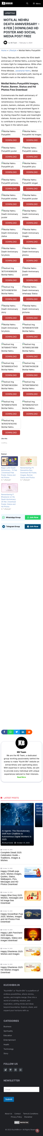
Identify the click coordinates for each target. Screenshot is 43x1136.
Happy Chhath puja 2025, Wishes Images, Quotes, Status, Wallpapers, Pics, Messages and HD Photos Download (11, 877)
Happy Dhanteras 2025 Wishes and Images (12, 952)
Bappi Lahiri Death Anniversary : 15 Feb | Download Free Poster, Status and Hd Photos (9, 472)
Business (7, 1026)
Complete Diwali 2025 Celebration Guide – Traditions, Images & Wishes (11, 856)
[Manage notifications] (37, 1131)
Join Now (34, 517)
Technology (8, 1049)
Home (4, 50)
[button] (27, 3)
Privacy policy (16, 1117)
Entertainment (10, 1040)
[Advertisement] (21, 629)
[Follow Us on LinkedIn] (20, 1070)
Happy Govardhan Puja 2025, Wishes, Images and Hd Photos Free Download (12, 918)
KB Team (14, 43)
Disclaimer (28, 1117)
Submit (8, 1099)
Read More (21, 777)
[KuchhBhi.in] (7, 3)
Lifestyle (10, 13)
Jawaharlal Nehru (22, 70)
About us (8, 1114)
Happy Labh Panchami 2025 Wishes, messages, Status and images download (11, 937)
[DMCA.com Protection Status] (21, 1123)
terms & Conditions (30, 1114)
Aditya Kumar (8, 843)
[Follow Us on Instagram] (15, 1070)
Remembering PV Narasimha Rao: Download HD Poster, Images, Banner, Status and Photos (28, 472)
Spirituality (8, 1031)
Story (6, 1053)
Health (6, 1044)
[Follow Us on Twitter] (10, 1070)
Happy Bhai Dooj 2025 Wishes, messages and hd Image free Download (12, 899)
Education (8, 1035)
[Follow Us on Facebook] (5, 1070)
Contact (17, 1114)
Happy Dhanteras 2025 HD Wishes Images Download (12, 970)
